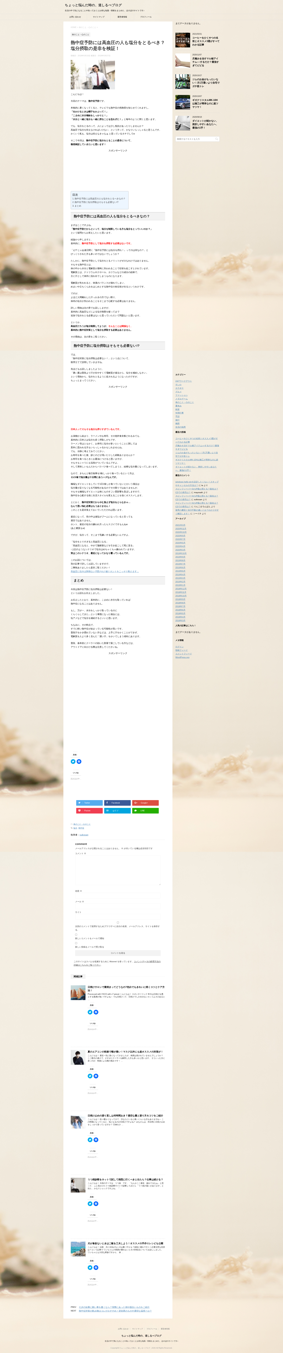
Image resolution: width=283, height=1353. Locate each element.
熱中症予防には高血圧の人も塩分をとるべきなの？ (100, 198)
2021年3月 (180, 525)
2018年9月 (180, 599)
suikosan (84, 835)
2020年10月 (181, 532)
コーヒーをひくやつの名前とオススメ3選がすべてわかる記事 (206, 41)
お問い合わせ (75, 17)
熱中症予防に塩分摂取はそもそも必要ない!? (96, 202)
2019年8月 (180, 560)
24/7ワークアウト (183, 381)
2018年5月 (180, 613)
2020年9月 (180, 535)
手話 (177, 416)
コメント (80, 853)
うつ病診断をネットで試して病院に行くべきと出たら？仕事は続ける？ (125, 1179)
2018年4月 (180, 617)
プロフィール (146, 17)
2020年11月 (180, 528)
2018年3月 (180, 620)
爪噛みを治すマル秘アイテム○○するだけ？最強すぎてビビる (205, 62)
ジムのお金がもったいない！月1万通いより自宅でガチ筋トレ (206, 82)
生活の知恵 (180, 427)
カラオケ (179, 388)
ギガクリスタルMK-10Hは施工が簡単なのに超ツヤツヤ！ (205, 103)
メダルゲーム (181, 399)
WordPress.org (182, 657)
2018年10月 (181, 596)
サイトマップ (99, 17)
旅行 (177, 420)
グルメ (178, 391)
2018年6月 (180, 610)
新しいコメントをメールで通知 (89, 938)
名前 (78, 891)
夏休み (178, 406)
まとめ (78, 206)
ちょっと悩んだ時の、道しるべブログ (93, 5)
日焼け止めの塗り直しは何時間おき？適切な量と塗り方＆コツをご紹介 (125, 1115)
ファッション (181, 395)
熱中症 (81, 828)
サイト (78, 912)
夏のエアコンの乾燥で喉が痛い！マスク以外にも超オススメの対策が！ (125, 1051)
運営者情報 (122, 17)
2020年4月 (180, 546)
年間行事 (179, 413)
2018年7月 (180, 606)
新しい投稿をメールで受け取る (89, 947)
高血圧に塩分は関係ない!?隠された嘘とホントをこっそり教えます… (105, 571)
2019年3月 (180, 578)
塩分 (75, 828)
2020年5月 (180, 543)
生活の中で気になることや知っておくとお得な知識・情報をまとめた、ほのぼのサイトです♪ (141, 1341)
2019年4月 (180, 574)
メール (79, 901)
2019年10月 (181, 553)
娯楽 (177, 409)
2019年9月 (180, 557)
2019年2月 (180, 581)
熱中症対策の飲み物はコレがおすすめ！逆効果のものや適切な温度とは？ (115, 1311)
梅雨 (177, 423)
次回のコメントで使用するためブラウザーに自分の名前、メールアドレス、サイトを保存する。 (117, 928)
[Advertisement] (118, 170)
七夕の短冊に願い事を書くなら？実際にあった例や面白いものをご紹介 (114, 1307)
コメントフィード (183, 654)
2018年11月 (180, 592)
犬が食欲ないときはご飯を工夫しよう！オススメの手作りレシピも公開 (125, 1243)
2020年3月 (180, 550)
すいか (178, 384)
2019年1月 (180, 585)
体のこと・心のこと (82, 824)
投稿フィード (181, 650)
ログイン (179, 647)
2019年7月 (180, 564)
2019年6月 (180, 567)
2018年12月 (181, 588)
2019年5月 (180, 571)
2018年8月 (180, 603)
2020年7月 (180, 539)
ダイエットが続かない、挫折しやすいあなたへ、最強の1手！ (205, 124)
